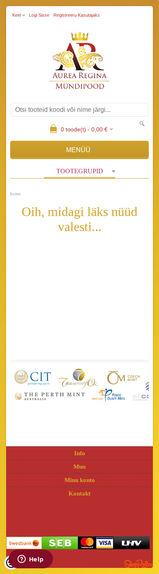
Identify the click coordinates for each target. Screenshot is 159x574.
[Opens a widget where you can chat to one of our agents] (30, 560)
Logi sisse (39, 15)
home (15, 193)
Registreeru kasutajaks (76, 15)
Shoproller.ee (138, 564)
